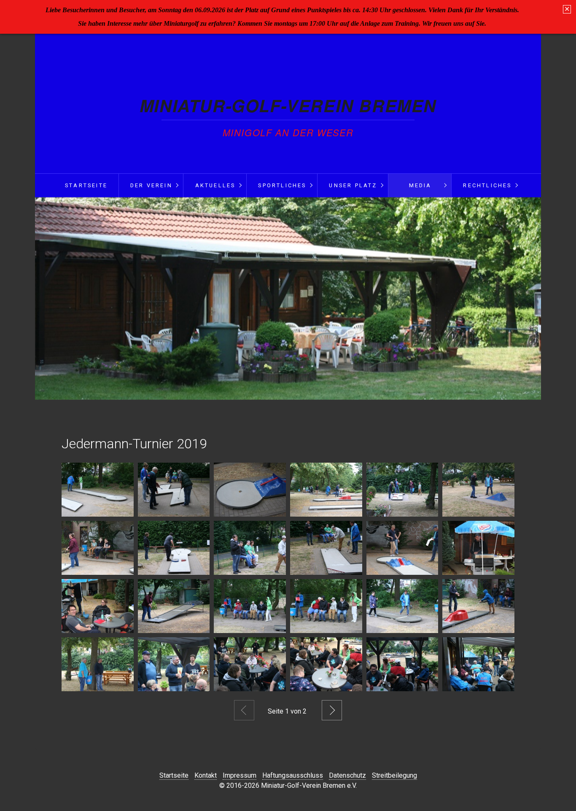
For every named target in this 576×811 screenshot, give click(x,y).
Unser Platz (353, 185)
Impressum (239, 775)
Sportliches (282, 185)
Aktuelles (215, 185)
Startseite (86, 185)
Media (420, 185)
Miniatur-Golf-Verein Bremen (288, 105)
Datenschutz (347, 775)
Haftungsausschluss (292, 775)
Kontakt (205, 775)
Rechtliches (487, 185)
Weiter (332, 710)
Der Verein (151, 185)
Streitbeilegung (394, 775)
